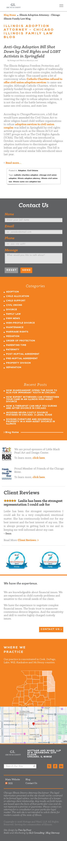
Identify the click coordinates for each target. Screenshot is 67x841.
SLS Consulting (36, 833)
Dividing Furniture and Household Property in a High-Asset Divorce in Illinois (30, 421)
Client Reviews (27, 540)
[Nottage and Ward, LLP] (14, 5)
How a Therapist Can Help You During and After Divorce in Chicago (31, 407)
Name (9, 214)
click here (39, 457)
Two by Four (24, 830)
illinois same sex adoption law (27, 182)
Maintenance (14, 327)
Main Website (12, 779)
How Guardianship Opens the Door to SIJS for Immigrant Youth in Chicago (31, 392)
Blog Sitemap (53, 833)
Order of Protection (20, 341)
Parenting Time (16, 345)
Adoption (22, 170)
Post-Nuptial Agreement (22, 354)
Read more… (13, 162)
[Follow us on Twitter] (49, 766)
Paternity (12, 350)
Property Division (18, 363)
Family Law (13, 314)
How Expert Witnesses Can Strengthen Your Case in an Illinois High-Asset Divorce (32, 399)
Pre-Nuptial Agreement (22, 359)
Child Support (15, 301)
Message (11, 250)
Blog (27, 779)
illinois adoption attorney (29, 178)
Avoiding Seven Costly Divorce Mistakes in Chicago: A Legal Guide (29, 414)
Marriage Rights (17, 332)
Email (9, 226)
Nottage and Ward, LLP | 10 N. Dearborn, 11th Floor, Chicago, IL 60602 (33, 725)
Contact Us (34, 205)
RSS (10, 783)
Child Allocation (17, 296)
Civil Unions (32, 170)
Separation (13, 368)
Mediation (12, 336)
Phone (10, 238)
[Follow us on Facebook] (55, 766)
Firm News (13, 319)
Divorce (11, 310)
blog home (10, 15)
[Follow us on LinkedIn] (61, 766)
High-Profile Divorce (20, 323)
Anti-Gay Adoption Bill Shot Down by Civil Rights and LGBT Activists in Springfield (32, 52)
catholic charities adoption (26, 175)
